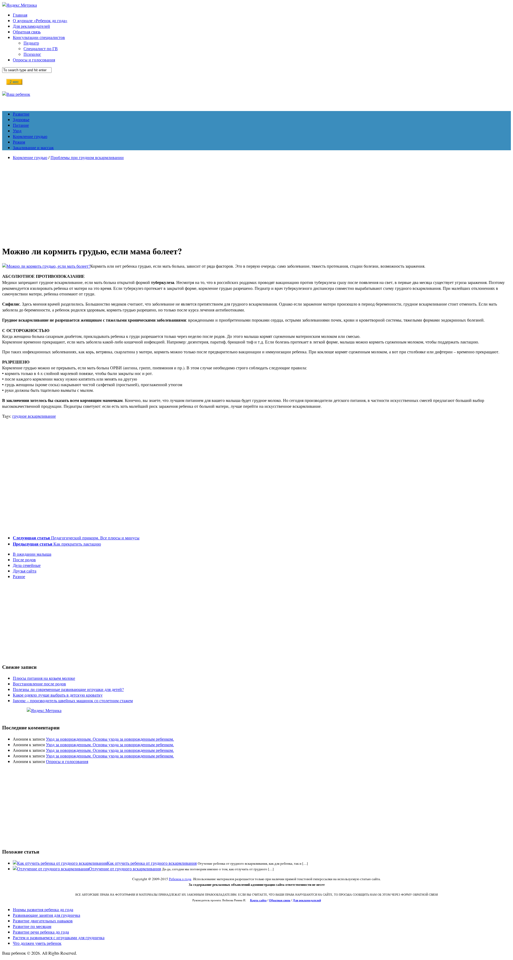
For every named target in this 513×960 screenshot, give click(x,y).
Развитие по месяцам (32, 926)
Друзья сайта (24, 571)
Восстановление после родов (39, 683)
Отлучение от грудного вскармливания (125, 868)
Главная (20, 15)
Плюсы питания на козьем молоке (44, 678)
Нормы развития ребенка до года (43, 909)
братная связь (280, 900)
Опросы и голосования (34, 59)
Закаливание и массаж (33, 147)
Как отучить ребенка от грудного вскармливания (152, 863)
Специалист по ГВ (41, 48)
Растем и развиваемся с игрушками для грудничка (58, 937)
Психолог (32, 54)
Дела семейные (27, 565)
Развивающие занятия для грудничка (46, 915)
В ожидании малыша (32, 554)
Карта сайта (258, 900)
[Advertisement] (256, 201)
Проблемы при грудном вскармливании (87, 157)
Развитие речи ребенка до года (41, 932)
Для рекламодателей (31, 26)
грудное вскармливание (34, 416)
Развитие (21, 114)
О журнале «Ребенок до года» (40, 20)
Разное (19, 576)
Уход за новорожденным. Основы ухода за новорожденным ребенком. (110, 739)
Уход (17, 130)
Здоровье (21, 119)
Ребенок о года (180, 878)
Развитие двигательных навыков (43, 920)
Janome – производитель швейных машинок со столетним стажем (73, 700)
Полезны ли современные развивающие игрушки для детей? (68, 689)
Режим (19, 142)
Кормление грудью (30, 136)
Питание (21, 125)
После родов (24, 559)
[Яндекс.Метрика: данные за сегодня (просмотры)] (44, 710)
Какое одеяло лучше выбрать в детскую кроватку (58, 695)
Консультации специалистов (39, 37)
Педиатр (31, 43)
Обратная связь (27, 31)
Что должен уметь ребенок (37, 943)
